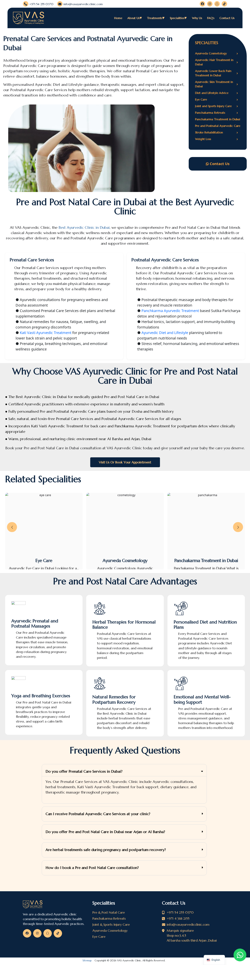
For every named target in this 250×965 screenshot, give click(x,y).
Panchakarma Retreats (216, 112)
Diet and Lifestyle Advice (216, 93)
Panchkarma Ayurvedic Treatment (170, 310)
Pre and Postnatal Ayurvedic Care (217, 126)
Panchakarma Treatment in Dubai (217, 119)
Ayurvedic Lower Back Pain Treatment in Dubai (216, 73)
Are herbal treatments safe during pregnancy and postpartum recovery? (106, 850)
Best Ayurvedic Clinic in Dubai (84, 227)
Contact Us (226, 18)
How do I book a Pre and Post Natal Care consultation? (92, 867)
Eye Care (216, 99)
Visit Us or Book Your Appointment (125, 462)
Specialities (177, 18)
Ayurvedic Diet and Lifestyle (164, 332)
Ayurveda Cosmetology (216, 53)
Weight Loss (216, 139)
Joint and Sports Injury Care (216, 106)
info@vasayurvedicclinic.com (83, 4)
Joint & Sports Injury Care (111, 924)
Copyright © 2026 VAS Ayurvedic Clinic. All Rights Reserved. (125, 960)
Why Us (197, 18)
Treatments (154, 18)
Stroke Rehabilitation (216, 132)
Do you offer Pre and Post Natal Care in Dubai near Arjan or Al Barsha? (105, 832)
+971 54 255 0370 (40, 4)
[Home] (55, 904)
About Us (133, 18)
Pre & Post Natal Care (108, 912)
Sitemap (87, 960)
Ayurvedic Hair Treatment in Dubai (216, 62)
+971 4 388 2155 (178, 918)
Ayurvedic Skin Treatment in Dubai (216, 84)
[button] (12, 527)
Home (118, 18)
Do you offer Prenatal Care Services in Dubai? (84, 771)
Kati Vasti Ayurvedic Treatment (45, 332)
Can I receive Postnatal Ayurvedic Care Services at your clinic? (98, 814)
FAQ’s (210, 18)
